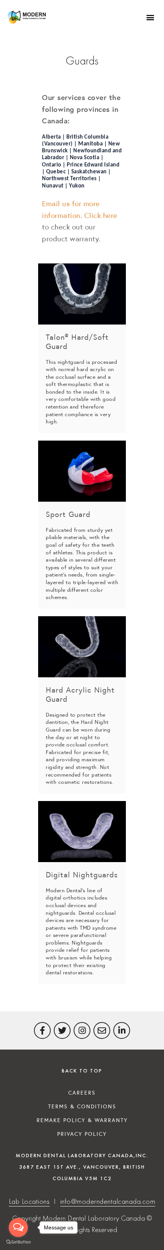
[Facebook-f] (42, 1030)
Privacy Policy (82, 1133)
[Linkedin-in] (121, 1030)
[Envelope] (101, 1030)
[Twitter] (62, 1030)
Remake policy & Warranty (82, 1120)
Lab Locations (29, 1201)
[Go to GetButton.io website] (18, 1242)
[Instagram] (82, 1030)
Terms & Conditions (82, 1106)
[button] (150, 17)
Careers (82, 1092)
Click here (100, 215)
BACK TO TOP (82, 1070)
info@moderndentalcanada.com (108, 1201)
